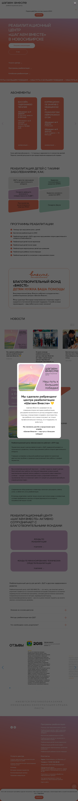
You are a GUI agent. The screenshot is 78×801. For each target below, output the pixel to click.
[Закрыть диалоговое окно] (75, 3)
